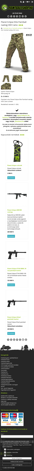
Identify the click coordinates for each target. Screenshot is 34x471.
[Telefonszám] (11, 16)
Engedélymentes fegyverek (8, 390)
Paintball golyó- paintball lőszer (9, 358)
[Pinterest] (17, 339)
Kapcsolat (3, 401)
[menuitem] (28, 2)
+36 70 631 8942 (17, 13)
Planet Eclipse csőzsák (14, 165)
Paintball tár (4, 372)
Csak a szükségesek (17, 465)
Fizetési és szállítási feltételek (9, 399)
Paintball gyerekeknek (7, 379)
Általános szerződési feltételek (9, 397)
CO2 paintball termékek (7, 367)
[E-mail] (8, 16)
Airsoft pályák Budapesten (8, 405)
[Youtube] (20, 16)
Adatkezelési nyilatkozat (7, 396)
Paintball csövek (5, 383)
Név (2, 434)
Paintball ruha (4, 374)
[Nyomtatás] (26, 339)
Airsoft (3, 386)
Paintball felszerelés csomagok (9, 384)
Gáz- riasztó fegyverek (7, 388)
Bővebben (11, 178)
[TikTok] (25, 16)
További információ (7, 468)
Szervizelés (4, 370)
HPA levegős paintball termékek (9, 365)
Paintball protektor (6, 376)
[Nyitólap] (17, 7)
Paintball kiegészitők (6, 363)
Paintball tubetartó (6, 377)
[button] (32, 2)
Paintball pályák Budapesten (8, 403)
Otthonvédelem (5, 368)
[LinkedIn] (14, 339)
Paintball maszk (5, 359)
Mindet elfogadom (17, 458)
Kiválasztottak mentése (17, 461)
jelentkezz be (19, 121)
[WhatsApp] (20, 339)
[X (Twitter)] (17, 16)
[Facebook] (14, 16)
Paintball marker (5, 361)
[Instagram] (23, 16)
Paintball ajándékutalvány (8, 381)
